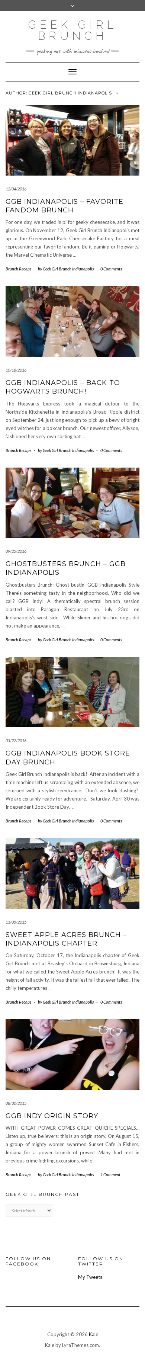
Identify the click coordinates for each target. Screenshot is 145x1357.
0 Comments (111, 268)
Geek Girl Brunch (72, 30)
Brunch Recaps (18, 268)
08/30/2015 (16, 1103)
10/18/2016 (16, 370)
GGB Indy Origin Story (52, 1116)
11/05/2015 (16, 922)
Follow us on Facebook (28, 1261)
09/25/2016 (16, 551)
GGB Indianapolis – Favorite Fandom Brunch (64, 206)
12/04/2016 (16, 188)
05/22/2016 (16, 740)
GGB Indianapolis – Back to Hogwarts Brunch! (63, 387)
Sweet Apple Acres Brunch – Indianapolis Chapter (66, 939)
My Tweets (90, 1277)
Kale (93, 1334)
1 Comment (110, 1174)
